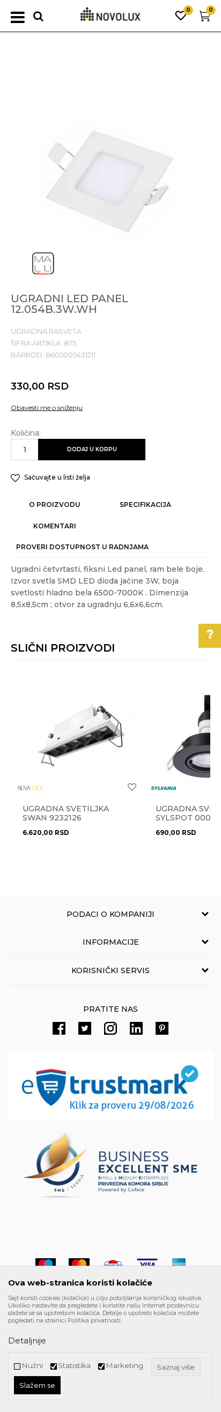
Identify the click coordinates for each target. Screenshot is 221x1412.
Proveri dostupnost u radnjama (82, 547)
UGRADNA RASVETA (46, 331)
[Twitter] (84, 1028)
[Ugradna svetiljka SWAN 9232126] (77, 733)
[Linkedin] (136, 1028)
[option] (110, 177)
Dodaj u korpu (92, 449)
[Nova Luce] (30, 788)
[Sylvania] (163, 788)
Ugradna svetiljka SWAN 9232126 (66, 813)
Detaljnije (27, 1340)
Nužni (32, 1366)
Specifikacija (145, 504)
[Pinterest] (162, 1028)
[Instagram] (110, 1028)
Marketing (124, 1366)
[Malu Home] (43, 263)
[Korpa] (205, 18)
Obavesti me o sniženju (47, 408)
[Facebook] (59, 1028)
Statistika (74, 1366)
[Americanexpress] (178, 1265)
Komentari (54, 526)
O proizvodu (54, 504)
